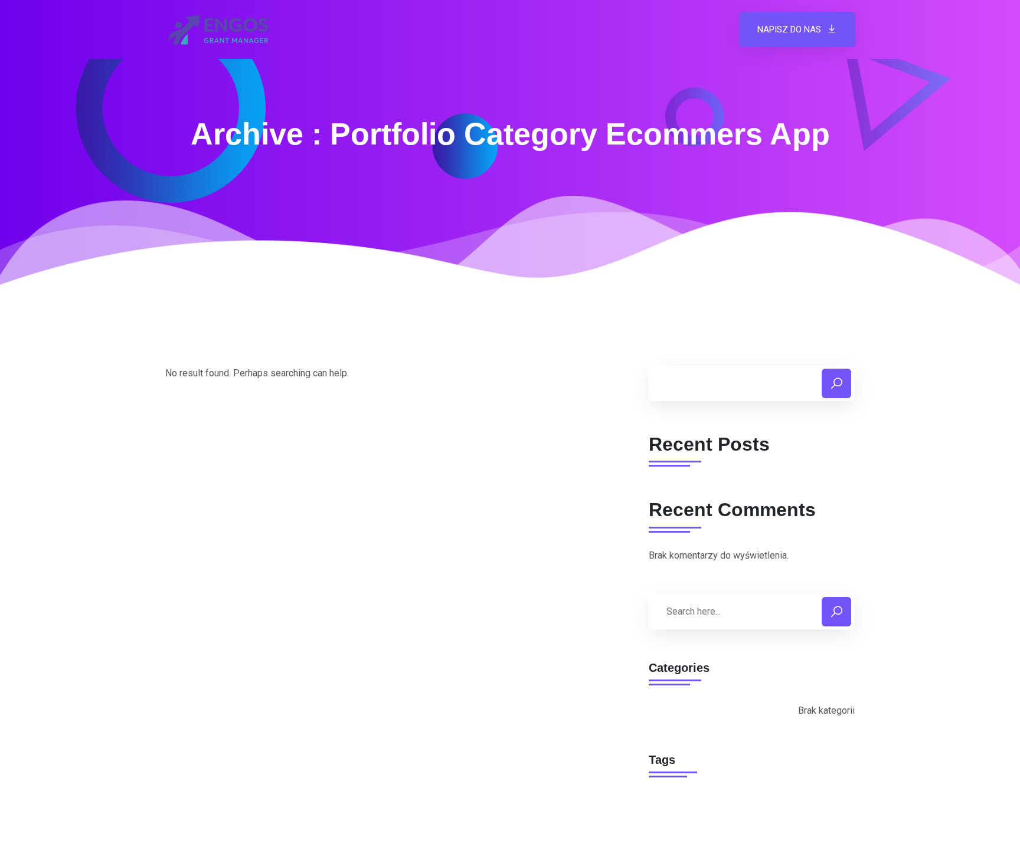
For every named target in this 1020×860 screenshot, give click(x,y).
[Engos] (218, 29)
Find (836, 611)
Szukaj (836, 383)
